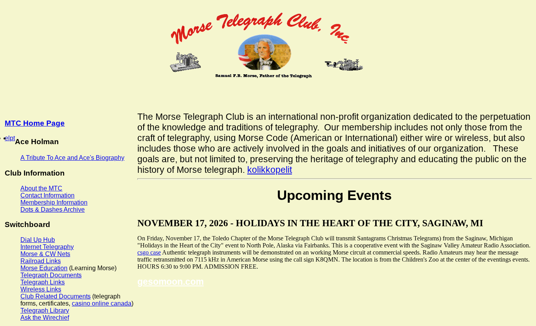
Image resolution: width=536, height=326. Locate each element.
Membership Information (54, 202)
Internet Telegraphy (47, 247)
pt (12, 138)
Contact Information (47, 195)
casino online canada (101, 303)
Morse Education (43, 268)
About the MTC (41, 188)
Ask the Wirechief (44, 317)
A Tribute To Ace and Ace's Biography (72, 157)
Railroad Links (40, 261)
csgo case (149, 252)
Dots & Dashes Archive (52, 209)
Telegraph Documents (51, 275)
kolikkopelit (269, 170)
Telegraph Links (42, 282)
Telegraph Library (44, 310)
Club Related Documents (55, 296)
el (7, 138)
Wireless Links (40, 289)
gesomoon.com (170, 282)
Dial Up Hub (37, 239)
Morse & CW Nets (45, 254)
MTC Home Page (35, 123)
